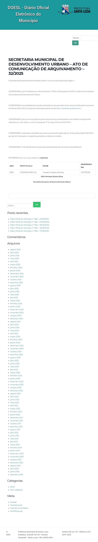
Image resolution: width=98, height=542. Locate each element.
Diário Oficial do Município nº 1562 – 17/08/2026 (29, 231)
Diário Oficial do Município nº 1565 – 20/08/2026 (29, 222)
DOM (12, 487)
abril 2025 (14, 298)
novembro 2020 (17, 457)
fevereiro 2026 (16, 267)
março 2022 (15, 409)
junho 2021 (14, 436)
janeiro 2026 (15, 270)
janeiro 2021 (15, 451)
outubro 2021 (15, 424)
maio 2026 (14, 258)
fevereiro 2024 (16, 340)
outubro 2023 (15, 352)
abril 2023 (14, 370)
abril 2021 (14, 442)
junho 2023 (14, 364)
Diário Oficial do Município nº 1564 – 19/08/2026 (29, 225)
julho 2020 (14, 469)
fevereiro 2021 (16, 448)
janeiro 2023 (15, 379)
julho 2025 (14, 289)
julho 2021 (14, 433)
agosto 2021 (15, 430)
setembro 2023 (16, 355)
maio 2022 (14, 403)
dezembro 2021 (16, 418)
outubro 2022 (15, 388)
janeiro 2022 (15, 415)
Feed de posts (16, 505)
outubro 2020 (16, 460)
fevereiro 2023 (16, 376)
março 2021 (15, 445)
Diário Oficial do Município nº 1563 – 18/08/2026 (29, 228)
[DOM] (74, 10)
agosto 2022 (15, 394)
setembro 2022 (16, 391)
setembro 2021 (16, 427)
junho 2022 (14, 400)
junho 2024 (14, 328)
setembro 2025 (16, 283)
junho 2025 (14, 292)
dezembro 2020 (17, 454)
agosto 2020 (15, 466)
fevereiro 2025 (16, 304)
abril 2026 (14, 261)
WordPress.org (16, 511)
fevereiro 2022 (16, 412)
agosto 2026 (15, 249)
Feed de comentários (19, 508)
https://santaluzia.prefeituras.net (68, 108)
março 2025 (15, 301)
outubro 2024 (16, 316)
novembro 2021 (16, 421)
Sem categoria (16, 490)
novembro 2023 (16, 349)
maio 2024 (14, 331)
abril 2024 (14, 334)
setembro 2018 (16, 475)
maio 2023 (14, 367)
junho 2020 (15, 472)
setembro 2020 (16, 463)
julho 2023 (14, 361)
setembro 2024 (16, 319)
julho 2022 (14, 397)
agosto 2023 (15, 358)
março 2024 (15, 337)
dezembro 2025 (16, 274)
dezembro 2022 (16, 382)
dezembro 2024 (17, 310)
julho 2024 (14, 325)
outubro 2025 (15, 280)
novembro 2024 (17, 313)
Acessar (13, 502)
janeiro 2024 (15, 343)
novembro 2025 (16, 277)
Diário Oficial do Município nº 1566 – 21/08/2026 (29, 219)
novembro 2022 (16, 385)
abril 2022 (14, 406)
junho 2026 (14, 255)
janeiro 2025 (15, 307)
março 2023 (15, 373)
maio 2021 (14, 439)
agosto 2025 (15, 286)
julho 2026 (14, 252)
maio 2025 (14, 295)
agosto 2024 (15, 322)
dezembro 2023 (16, 346)
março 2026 (15, 264)
